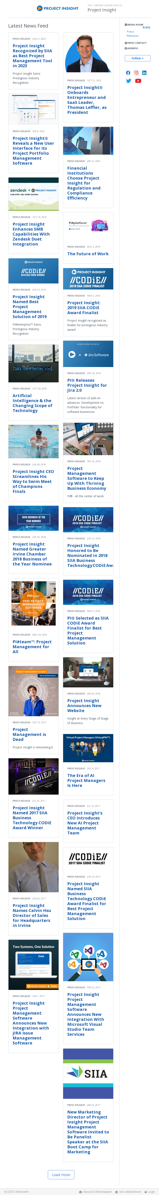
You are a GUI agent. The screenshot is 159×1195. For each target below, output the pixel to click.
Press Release (21, 38)
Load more (61, 1174)
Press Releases (133, 34)
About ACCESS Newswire (97, 1192)
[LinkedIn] (144, 72)
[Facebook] (128, 72)
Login (151, 1192)
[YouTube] (138, 81)
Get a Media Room (130, 1192)
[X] (128, 81)
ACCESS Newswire (16, 1192)
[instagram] (136, 72)
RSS (148, 27)
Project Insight (102, 10)
